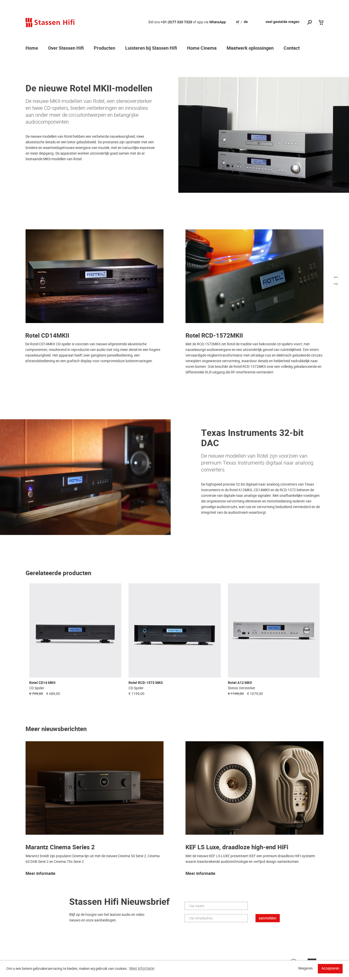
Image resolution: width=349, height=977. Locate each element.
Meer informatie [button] (141, 968)
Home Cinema (202, 48)
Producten (104, 48)
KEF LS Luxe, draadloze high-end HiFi (236, 847)
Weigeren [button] (305, 968)
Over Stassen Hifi (66, 48)
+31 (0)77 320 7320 (176, 22)
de (246, 22)
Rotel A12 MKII (240, 682)
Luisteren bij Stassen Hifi (151, 48)
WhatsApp (217, 22)
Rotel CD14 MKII (42, 682)
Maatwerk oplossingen (250, 48)
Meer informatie (40, 874)
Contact (292, 48)
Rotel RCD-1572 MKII (146, 682)
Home (32, 48)
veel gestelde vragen (282, 22)
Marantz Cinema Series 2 (60, 847)
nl (237, 22)
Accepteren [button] (330, 968)
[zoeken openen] (309, 22)
